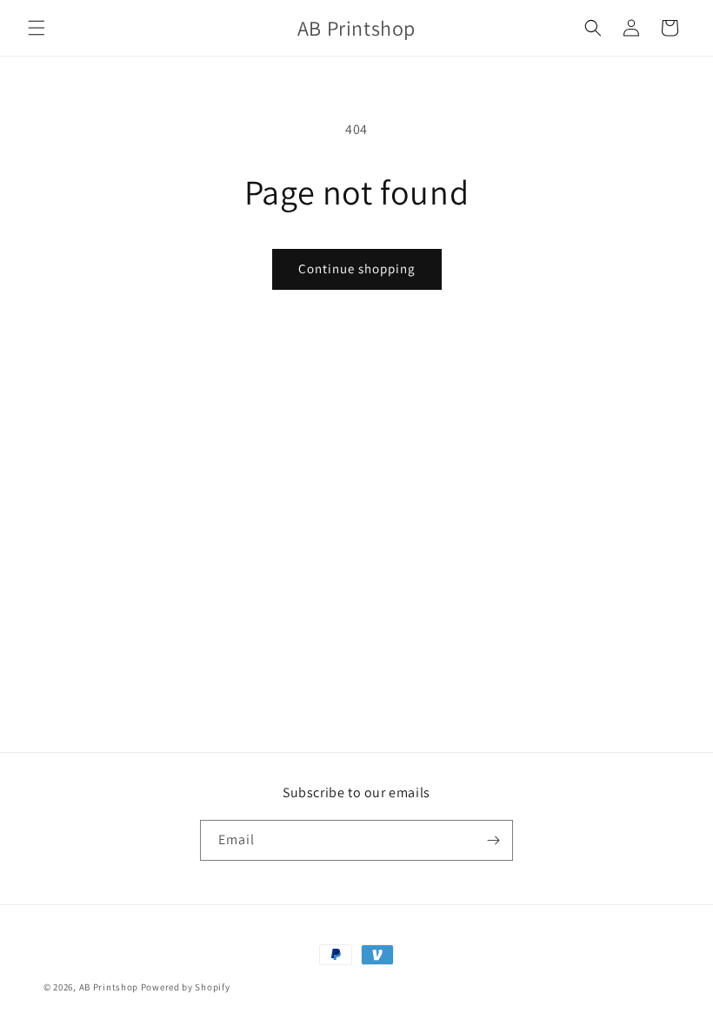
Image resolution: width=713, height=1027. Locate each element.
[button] (36, 28)
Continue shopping (357, 268)
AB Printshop (108, 987)
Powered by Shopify (185, 987)
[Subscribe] (493, 840)
